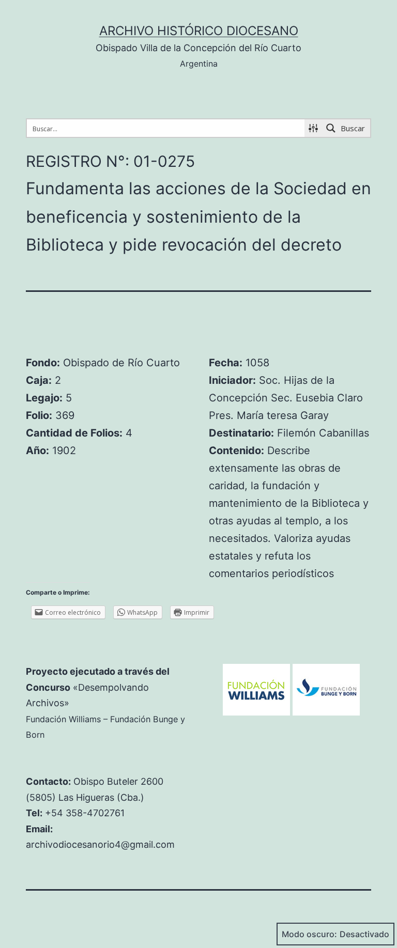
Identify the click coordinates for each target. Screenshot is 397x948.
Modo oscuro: (309, 934)
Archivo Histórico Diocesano (198, 30)
